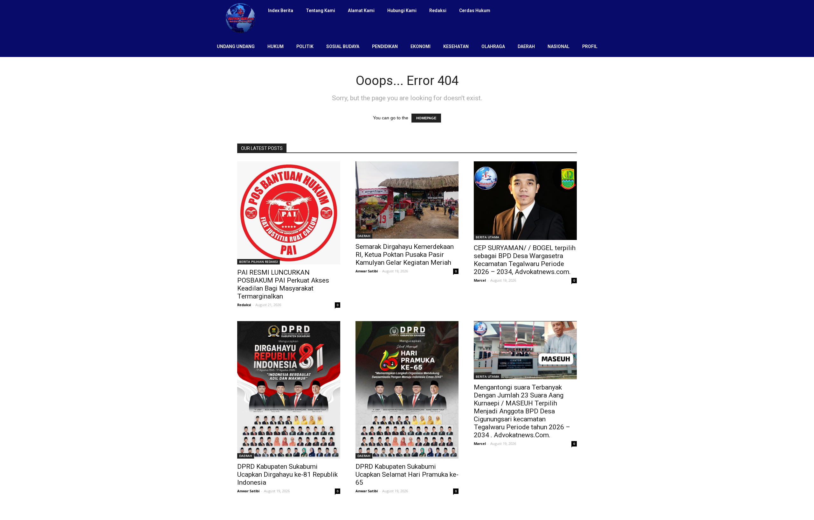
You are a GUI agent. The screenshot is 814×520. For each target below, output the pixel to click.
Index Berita (280, 10)
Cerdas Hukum (474, 10)
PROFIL (589, 46)
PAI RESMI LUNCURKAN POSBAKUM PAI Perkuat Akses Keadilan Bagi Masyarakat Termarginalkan (283, 284)
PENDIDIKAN (385, 46)
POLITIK (305, 46)
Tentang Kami (320, 10)
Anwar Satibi (366, 271)
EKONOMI (420, 46)
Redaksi (437, 10)
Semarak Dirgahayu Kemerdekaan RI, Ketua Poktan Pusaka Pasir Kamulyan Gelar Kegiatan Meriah (404, 254)
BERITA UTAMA (487, 237)
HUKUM (275, 46)
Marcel (480, 280)
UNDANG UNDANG (236, 46)
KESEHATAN (456, 46)
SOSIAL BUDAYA (342, 46)
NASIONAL (558, 46)
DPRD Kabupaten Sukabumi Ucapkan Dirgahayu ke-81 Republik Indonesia (287, 474)
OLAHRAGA (493, 46)
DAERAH (526, 46)
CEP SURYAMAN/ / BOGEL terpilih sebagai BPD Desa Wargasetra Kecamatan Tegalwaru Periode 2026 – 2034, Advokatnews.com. (525, 260)
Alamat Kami (361, 10)
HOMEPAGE (426, 118)
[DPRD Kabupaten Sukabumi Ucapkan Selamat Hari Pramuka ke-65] (407, 390)
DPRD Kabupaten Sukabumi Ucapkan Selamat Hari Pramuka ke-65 (407, 474)
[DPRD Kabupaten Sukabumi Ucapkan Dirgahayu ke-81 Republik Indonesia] (288, 390)
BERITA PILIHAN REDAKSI (258, 261)
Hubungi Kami (402, 10)
